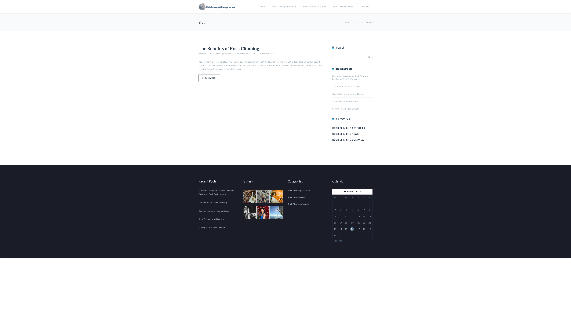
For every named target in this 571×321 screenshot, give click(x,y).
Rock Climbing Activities (314, 6)
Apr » (341, 240)
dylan (203, 53)
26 (352, 229)
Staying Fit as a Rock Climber (345, 108)
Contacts (364, 6)
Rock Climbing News (343, 6)
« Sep (334, 240)
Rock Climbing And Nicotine (345, 101)
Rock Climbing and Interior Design (348, 94)
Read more (209, 78)
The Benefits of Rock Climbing (229, 48)
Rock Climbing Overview (284, 6)
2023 (357, 22)
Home (262, 6)
